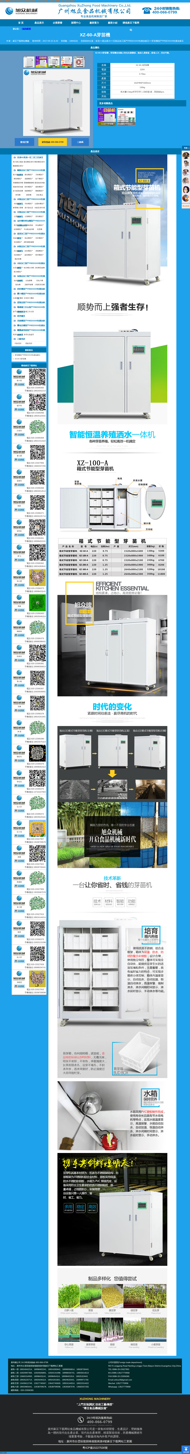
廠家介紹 (112, 22)
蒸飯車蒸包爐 (18, 187)
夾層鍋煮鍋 (29, 225)
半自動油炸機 (29, 229)
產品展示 (39, 22)
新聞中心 (76, 22)
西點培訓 (28, 343)
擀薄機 (17, 195)
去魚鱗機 (28, 281)
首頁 (97, 41)
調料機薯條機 (29, 242)
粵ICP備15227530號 (95, 1447)
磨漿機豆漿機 (18, 208)
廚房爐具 (21, 316)
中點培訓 (18, 343)
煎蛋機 (39, 229)
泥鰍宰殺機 (29, 285)
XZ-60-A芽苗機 (107, 124)
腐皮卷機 (18, 259)
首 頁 (21, 22)
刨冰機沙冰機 (29, 268)
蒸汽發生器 (29, 208)
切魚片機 (39, 281)
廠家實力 (94, 22)
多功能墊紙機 (18, 191)
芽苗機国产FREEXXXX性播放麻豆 (168, 41)
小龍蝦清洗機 (40, 285)
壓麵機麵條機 (29, 183)
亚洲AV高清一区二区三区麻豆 (30, 157)
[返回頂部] (186, 1446)
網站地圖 (3, 1453)
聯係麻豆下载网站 (131, 23)
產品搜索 (185, 206)
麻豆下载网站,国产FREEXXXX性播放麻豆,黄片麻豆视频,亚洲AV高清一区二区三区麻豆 (37, 1)
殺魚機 (17, 285)
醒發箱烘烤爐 (40, 183)
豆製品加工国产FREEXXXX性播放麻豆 (131, 41)
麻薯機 (28, 195)
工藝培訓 (21, 339)
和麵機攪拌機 (18, 183)
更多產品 (39, 195)
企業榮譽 (57, 22)
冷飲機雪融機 (40, 268)
